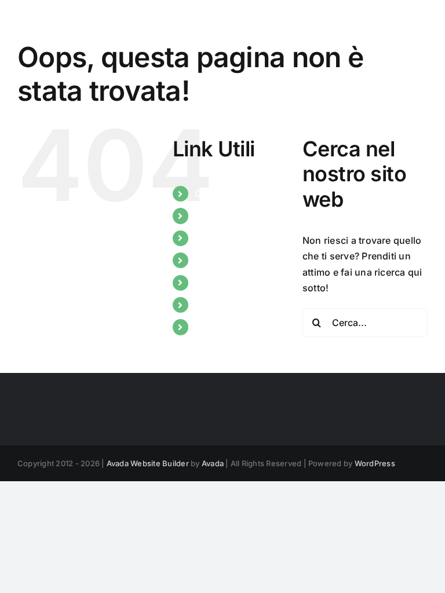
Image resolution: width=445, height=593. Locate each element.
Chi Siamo (217, 193)
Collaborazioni (228, 282)
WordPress (375, 463)
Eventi (208, 260)
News (207, 215)
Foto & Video (223, 326)
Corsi (207, 238)
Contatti (213, 304)
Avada (213, 463)
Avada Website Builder (148, 463)
